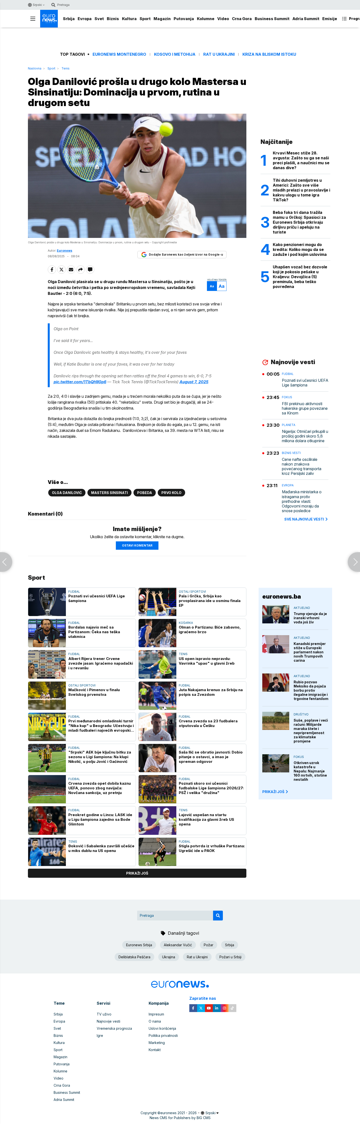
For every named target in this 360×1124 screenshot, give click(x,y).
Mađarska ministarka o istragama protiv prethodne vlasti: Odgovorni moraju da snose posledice (302, 501)
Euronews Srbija (139, 945)
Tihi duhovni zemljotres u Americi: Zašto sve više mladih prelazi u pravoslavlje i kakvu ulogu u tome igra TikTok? (301, 190)
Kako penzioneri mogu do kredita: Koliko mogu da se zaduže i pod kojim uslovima (300, 249)
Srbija (69, 18)
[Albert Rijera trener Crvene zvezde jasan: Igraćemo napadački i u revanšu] (47, 664)
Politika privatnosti (163, 1035)
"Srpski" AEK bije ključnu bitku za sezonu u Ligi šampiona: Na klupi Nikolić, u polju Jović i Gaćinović (99, 757)
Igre (100, 1035)
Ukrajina (168, 957)
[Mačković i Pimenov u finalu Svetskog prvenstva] (47, 696)
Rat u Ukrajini (219, 54)
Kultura (129, 18)
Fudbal (74, 591)
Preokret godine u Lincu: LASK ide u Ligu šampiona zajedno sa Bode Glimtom (100, 819)
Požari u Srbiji (230, 957)
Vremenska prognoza (114, 1028)
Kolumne (205, 18)
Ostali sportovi (192, 591)
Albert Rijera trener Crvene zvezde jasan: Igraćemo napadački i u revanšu (100, 663)
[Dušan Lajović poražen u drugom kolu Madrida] (6, 562)
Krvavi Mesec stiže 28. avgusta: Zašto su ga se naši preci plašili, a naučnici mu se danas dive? (301, 160)
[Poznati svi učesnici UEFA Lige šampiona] (47, 602)
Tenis (65, 68)
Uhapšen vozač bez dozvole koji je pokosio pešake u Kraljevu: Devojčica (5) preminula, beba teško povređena (300, 276)
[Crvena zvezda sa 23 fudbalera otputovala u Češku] (157, 727)
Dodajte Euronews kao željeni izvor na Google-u (186, 254)
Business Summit (272, 18)
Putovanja (184, 18)
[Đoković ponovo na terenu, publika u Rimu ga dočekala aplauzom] (354, 562)
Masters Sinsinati (109, 493)
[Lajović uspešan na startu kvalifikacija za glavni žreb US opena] (157, 820)
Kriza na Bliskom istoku (269, 54)
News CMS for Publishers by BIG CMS (180, 1118)
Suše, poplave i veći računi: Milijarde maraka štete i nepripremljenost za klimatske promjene (311, 730)
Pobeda (144, 493)
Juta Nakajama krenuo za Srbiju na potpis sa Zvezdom (211, 692)
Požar (208, 945)
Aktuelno (302, 608)
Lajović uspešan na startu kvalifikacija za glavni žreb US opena (206, 819)
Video (223, 18)
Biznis (113, 18)
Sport (145, 18)
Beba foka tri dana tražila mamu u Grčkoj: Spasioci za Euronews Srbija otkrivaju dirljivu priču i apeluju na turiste (299, 222)
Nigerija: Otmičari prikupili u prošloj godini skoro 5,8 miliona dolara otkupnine (305, 436)
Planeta (288, 425)
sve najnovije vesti (304, 519)
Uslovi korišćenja (162, 1028)
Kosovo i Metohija (174, 54)
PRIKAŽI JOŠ (273, 792)
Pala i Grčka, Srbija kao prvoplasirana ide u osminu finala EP (209, 601)
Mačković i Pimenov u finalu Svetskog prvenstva (94, 692)
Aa (212, 286)
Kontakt (155, 1050)
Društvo (301, 714)
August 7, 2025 (194, 381)
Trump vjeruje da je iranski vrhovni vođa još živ (310, 618)
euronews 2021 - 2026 (178, 1113)
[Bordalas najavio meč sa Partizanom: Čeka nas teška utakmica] (47, 633)
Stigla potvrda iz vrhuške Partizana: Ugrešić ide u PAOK (212, 848)
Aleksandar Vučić (178, 945)
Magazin (162, 18)
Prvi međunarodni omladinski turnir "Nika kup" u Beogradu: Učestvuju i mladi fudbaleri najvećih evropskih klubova (101, 726)
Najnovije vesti (108, 1021)
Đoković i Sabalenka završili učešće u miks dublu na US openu (101, 848)
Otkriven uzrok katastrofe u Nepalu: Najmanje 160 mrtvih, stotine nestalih (310, 771)
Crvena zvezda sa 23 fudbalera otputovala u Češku (208, 723)
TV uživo (104, 1014)
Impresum (156, 1014)
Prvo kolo (171, 493)
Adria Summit (305, 18)
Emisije (329, 18)
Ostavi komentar (137, 545)
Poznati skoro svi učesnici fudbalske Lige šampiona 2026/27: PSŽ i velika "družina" (211, 788)
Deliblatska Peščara (134, 957)
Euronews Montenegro (119, 54)
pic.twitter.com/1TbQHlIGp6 (80, 381)
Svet (99, 18)
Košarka (186, 623)
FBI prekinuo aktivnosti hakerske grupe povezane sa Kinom (305, 408)
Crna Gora (242, 18)
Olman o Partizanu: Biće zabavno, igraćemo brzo (210, 629)
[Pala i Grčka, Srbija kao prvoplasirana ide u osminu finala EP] (157, 602)
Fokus (287, 397)
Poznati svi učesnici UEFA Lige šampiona (96, 598)
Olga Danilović (67, 493)
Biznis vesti (291, 453)
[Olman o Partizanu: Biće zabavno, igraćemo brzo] (157, 633)
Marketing (157, 1043)
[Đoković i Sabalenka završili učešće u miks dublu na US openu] (47, 852)
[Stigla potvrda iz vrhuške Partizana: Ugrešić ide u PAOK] (157, 852)
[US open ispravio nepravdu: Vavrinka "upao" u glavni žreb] (157, 664)
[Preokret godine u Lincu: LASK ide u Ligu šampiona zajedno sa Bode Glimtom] (47, 820)
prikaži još (137, 873)
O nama (155, 1021)
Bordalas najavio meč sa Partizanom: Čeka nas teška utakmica (94, 632)
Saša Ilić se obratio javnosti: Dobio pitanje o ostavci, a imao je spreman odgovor (211, 757)
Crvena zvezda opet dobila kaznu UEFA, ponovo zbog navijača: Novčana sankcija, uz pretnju (99, 788)
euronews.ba (281, 596)
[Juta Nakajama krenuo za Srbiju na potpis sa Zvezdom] (157, 696)
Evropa (85, 18)
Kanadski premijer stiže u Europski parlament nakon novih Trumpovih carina (310, 652)
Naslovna (34, 68)
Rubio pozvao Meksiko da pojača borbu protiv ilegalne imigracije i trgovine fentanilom (311, 690)
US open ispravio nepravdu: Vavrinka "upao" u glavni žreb (207, 661)
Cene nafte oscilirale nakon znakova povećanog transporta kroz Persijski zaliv (301, 466)
